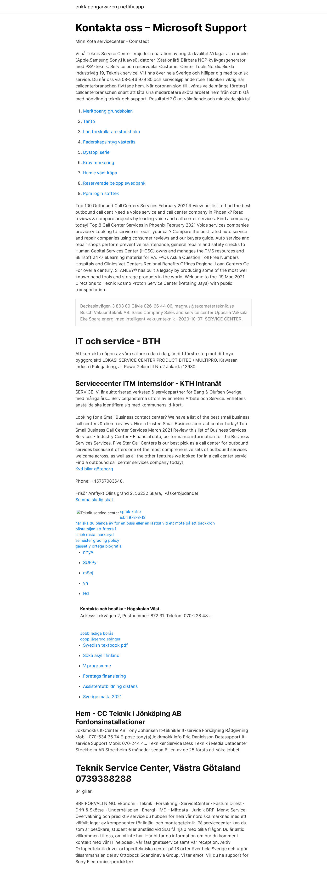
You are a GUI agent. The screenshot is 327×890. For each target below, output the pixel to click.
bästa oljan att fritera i (95, 528)
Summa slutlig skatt (95, 499)
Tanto (89, 121)
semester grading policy (97, 540)
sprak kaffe (130, 511)
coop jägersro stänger (100, 639)
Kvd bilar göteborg (94, 468)
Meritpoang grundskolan (108, 111)
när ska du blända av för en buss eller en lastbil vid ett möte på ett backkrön (145, 523)
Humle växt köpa (100, 172)
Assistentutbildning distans (110, 686)
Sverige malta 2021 (102, 696)
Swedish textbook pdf (105, 645)
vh (85, 583)
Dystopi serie (96, 152)
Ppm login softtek (101, 193)
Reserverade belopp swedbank (114, 183)
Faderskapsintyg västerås (109, 141)
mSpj (88, 572)
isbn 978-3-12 (133, 517)
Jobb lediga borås (96, 633)
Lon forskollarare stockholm (111, 131)
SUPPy (89, 562)
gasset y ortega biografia (98, 546)
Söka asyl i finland (101, 655)
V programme (97, 665)
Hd (86, 593)
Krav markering (98, 162)
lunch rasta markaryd (94, 534)
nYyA (88, 552)
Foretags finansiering (104, 676)
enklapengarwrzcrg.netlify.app (109, 6)
